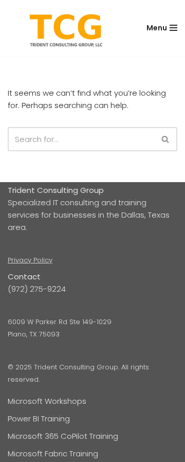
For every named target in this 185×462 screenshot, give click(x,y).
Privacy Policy (30, 260)
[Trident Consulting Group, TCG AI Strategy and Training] (65, 31)
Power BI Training (39, 418)
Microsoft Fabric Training (53, 453)
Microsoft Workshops (47, 401)
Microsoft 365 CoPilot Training (63, 436)
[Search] (165, 139)
